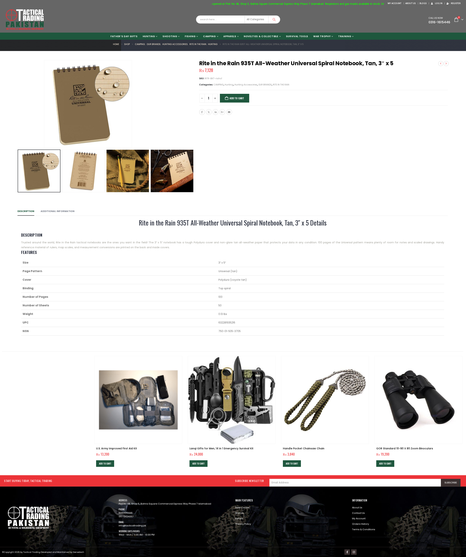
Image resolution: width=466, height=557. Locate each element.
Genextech (78, 552)
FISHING (190, 36)
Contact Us (358, 513)
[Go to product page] (138, 400)
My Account (395, 3)
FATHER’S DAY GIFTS (124, 36)
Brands (239, 513)
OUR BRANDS (265, 84)
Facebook (202, 112)
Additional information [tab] (57, 211)
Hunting (229, 84)
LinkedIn (215, 112)
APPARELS (229, 36)
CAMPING (209, 36)
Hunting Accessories (245, 84)
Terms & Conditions (363, 529)
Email (229, 112)
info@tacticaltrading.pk (132, 525)
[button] (15, 104)
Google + (222, 112)
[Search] (274, 19)
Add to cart (237, 98)
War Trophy (322, 36)
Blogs (423, 3)
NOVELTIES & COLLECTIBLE (261, 36)
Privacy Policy (243, 523)
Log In (438, 3)
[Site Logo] (25, 19)
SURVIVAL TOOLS (297, 36)
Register (456, 3)
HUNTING (149, 36)
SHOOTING (170, 36)
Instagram (354, 552)
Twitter (209, 112)
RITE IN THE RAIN (281, 84)
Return (239, 518)
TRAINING (344, 36)
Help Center (242, 507)
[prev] (440, 63)
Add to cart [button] (105, 463)
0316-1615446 (439, 22)
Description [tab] (25, 211)
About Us (410, 3)
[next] (446, 63)
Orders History (360, 523)
